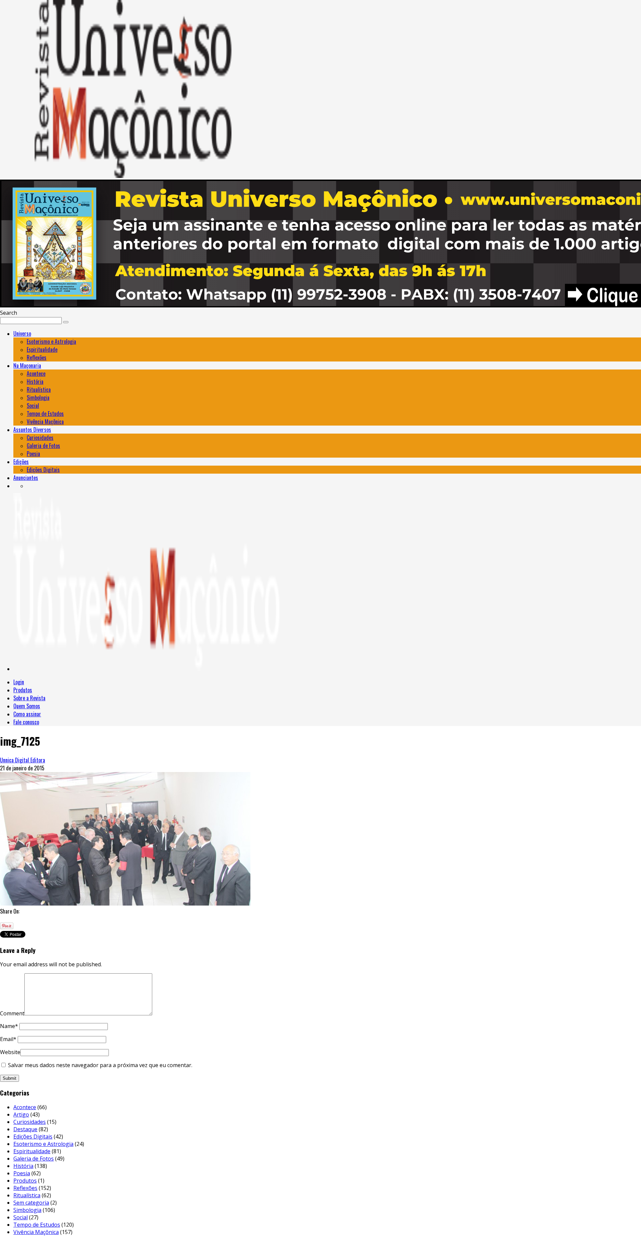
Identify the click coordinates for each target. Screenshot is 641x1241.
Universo (22, 333)
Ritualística (39, 390)
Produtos (22, 690)
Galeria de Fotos (43, 446)
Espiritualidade (42, 349)
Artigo (21, 1114)
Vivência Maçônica (45, 422)
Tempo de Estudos (45, 414)
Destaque (25, 1129)
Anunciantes (25, 478)
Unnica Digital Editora (22, 760)
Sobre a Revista (29, 698)
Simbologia (38, 398)
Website (10, 1052)
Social (33, 406)
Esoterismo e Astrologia (51, 341)
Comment (12, 1013)
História (35, 382)
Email (8, 1039)
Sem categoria (31, 1202)
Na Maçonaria (27, 365)
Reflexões (36, 357)
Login (18, 682)
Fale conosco (26, 722)
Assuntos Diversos (32, 430)
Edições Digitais (43, 470)
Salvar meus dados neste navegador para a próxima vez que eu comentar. (100, 1065)
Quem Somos (26, 706)
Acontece (36, 373)
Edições (21, 462)
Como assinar (27, 714)
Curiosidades (40, 438)
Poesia (33, 454)
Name (9, 1026)
